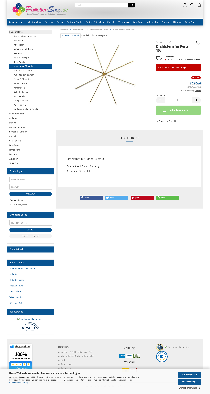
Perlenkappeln (20, 83)
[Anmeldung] (185, 5)
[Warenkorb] (199, 5)
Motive (60, 22)
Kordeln (111, 22)
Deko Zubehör (20, 62)
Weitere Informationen (189, 388)
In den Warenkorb (178, 110)
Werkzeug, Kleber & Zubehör (26, 109)
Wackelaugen (20, 105)
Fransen (165, 22)
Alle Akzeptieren (189, 375)
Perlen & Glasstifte (22, 79)
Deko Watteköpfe (21, 58)
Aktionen (177, 22)
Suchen (30, 230)
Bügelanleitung (16, 286)
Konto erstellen (16, 200)
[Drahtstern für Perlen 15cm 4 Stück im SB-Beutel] (105, 73)
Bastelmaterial (16, 22)
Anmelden (30, 194)
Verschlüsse (124, 22)
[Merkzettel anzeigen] (192, 5)
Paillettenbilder (33, 22)
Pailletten (49, 22)
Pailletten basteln (17, 280)
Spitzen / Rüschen (95, 22)
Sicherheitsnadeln (22, 92)
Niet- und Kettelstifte (23, 70)
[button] (91, 198)
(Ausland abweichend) (192, 60)
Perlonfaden (19, 88)
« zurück (75, 35)
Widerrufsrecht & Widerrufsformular (77, 356)
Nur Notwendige (189, 382)
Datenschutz (66, 364)
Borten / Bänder (75, 22)
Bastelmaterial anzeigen (25, 36)
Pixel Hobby (19, 45)
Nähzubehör (153, 22)
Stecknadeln (19, 96)
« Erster (65, 35)
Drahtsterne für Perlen (24, 66)
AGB (63, 360)
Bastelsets (18, 40)
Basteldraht (19, 53)
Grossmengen (15, 303)
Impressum (66, 368)
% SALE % (189, 22)
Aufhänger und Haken (23, 49)
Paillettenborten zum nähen (22, 268)
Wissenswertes (16, 297)
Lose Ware (138, 22)
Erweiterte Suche (30, 236)
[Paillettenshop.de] (39, 9)
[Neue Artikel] (50, 249)
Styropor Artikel (21, 101)
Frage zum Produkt (167, 121)
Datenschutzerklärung (18, 383)
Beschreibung (129, 138)
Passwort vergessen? (18, 204)
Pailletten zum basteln (24, 75)
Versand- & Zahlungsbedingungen (76, 352)
